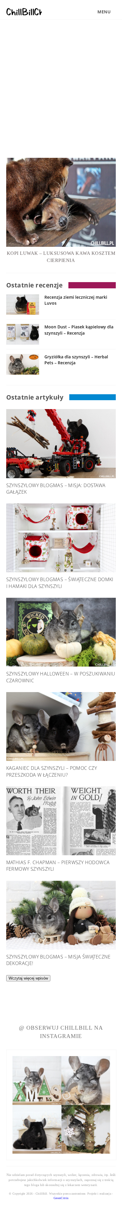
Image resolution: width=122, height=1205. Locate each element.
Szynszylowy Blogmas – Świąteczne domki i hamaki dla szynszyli (59, 582)
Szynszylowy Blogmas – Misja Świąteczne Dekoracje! (58, 959)
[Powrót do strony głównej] (24, 10)
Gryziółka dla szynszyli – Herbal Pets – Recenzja (76, 359)
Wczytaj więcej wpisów (28, 978)
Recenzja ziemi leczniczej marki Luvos (75, 300)
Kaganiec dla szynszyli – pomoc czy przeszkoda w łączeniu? (51, 771)
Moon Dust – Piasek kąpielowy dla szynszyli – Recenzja (78, 330)
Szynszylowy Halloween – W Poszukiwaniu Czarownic (60, 676)
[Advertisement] (61, 73)
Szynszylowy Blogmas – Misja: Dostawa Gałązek (55, 488)
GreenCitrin (61, 1198)
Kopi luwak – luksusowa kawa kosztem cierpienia (61, 257)
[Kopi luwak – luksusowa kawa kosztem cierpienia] (61, 202)
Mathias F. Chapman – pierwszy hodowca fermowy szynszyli (58, 865)
